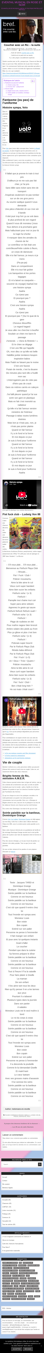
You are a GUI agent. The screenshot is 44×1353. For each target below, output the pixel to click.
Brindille (22, 1265)
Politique (5, 1214)
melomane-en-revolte (16, 48)
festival (14, 1273)
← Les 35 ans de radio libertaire (22, 1127)
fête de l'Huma (18, 1276)
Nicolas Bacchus (32, 1288)
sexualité (22, 1116)
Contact (4, 1180)
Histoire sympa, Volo (13, 85)
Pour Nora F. (6, 1247)
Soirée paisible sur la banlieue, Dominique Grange (18, 93)
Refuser (28, 1349)
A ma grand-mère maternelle (11, 1250)
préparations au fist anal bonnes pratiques (18, 758)
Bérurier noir (33, 1265)
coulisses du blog (21, 1268)
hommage (31, 1278)
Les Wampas (7, 1286)
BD (20, 1263)
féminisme (7, 1276)
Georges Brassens (10, 1278)
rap (4, 1294)
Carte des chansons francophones (12, 1243)
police (16, 1116)
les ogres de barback (30, 1283)
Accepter (17, 1349)
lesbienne (15, 1283)
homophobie (7, 1281)
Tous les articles (7, 1224)
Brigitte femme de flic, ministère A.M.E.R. (18, 90)
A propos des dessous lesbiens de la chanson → (22, 1123)
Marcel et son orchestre (13, 1288)
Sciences (5, 1217)
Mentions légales (7, 1188)
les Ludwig (14, 819)
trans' (37, 1296)
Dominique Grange (24, 819)
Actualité (5, 1200)
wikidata (30, 1299)
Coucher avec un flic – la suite (22, 45)
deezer (13, 851)
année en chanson (10, 1263)
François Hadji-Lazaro (28, 1273)
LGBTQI (22, 1286)
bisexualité (27, 1263)
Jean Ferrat (33, 1281)
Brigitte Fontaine (10, 1265)
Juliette (6, 1283)
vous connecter (15, 1138)
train (30, 1296)
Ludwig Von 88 (35, 1115)
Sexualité (36, 50)
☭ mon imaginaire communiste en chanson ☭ (16, 1236)
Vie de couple (9, 88)
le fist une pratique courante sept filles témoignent (20, 753)
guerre (23, 1278)
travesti (6, 1299)
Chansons (5, 1203)
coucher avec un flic (27, 53)
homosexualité (21, 1281)
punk (38, 1291)
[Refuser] (41, 1346)
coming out (7, 1268)
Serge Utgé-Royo (10, 1296)
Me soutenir (6, 1184)
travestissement (18, 1299)
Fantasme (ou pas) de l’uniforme (14, 82)
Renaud (11, 1294)
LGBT (16, 1286)
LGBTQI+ (5, 1207)
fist (8, 731)
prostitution (28, 1291)
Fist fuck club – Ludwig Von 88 (16, 86)
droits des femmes (26, 1270)
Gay (27, 1276)
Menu (23, 14)
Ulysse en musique (8, 1240)
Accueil (4, 1177)
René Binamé (20, 1294)
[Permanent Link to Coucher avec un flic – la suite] (22, 31)
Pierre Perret (8, 1291)
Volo (7, 148)
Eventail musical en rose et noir (22, 3)
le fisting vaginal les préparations (15, 755)
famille (27, 1115)
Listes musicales (27, 50)
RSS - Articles (6, 1308)
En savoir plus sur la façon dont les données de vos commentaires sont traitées (22, 1145)
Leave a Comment (11, 50)
